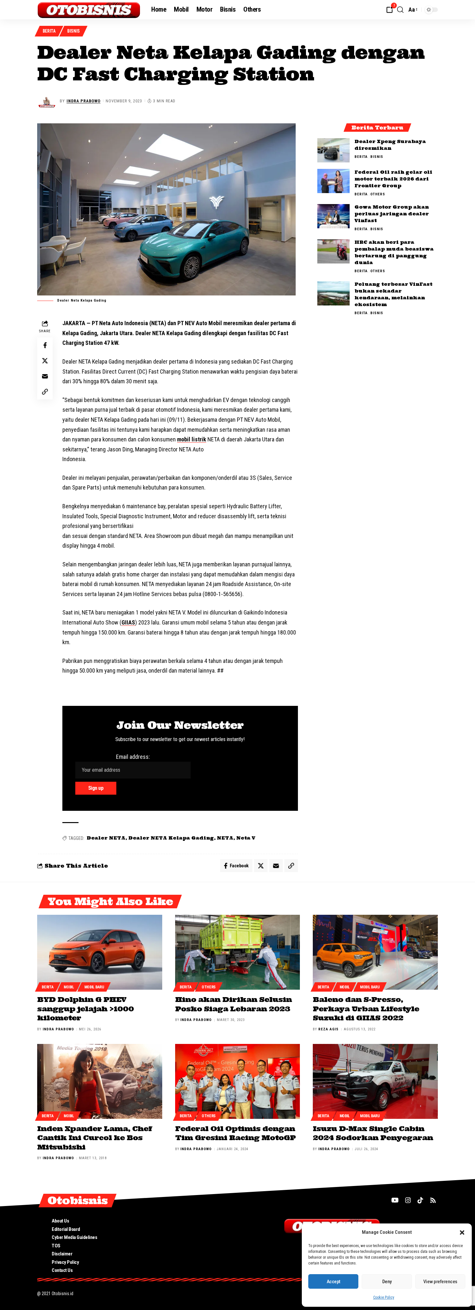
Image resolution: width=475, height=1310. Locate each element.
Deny (387, 1281)
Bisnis (73, 31)
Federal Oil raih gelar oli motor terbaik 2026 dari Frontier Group (393, 179)
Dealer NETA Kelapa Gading (171, 838)
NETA (225, 838)
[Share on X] (45, 360)
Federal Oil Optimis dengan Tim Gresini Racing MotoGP (235, 1133)
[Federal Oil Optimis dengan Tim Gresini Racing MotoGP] (237, 1081)
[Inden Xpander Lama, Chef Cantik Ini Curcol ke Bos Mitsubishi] (99, 1081)
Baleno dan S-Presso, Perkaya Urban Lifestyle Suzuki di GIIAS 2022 (366, 1008)
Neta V (245, 838)
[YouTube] (395, 1200)
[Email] (45, 376)
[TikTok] (420, 1200)
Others (377, 194)
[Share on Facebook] (45, 345)
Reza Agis (328, 1029)
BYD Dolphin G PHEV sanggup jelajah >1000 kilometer (85, 1008)
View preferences (440, 1281)
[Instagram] (408, 1200)
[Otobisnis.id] (89, 9)
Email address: (133, 756)
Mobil (69, 987)
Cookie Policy (383, 1297)
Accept (333, 1281)
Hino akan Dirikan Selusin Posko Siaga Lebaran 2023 (233, 1004)
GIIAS (128, 622)
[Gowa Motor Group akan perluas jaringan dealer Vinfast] (333, 216)
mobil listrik (191, 439)
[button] (462, 1232)
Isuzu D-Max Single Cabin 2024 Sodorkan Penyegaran (373, 1133)
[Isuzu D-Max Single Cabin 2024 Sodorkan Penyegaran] (375, 1081)
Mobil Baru (94, 987)
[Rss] (433, 1200)
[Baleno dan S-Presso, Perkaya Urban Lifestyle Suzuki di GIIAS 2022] (375, 952)
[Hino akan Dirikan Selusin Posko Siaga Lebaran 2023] (237, 952)
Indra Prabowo (83, 100)
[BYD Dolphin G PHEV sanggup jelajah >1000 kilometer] (99, 952)
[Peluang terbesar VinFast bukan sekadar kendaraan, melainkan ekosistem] (333, 293)
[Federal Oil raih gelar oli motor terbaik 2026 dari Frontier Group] (333, 181)
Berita (49, 31)
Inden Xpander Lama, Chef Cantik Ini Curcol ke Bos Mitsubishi (94, 1137)
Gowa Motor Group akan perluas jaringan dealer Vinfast (391, 214)
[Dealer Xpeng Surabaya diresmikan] (333, 150)
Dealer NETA (106, 838)
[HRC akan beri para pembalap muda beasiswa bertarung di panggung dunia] (333, 251)
